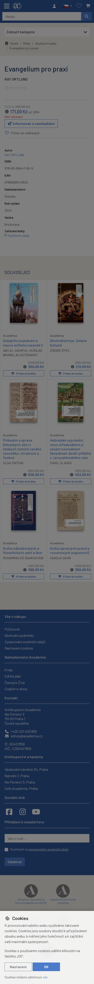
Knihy (26, 43)
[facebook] (9, 811)
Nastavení (18, 967)
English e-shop (16, 689)
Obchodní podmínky (19, 635)
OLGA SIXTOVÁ (13, 463)
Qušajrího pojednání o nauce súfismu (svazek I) (23, 342)
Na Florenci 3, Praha (20, 782)
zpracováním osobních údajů (48, 849)
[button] (67, 6)
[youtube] (36, 811)
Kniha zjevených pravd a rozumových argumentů (69, 550)
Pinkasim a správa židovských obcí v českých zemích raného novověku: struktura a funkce (22, 449)
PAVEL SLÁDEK (61, 463)
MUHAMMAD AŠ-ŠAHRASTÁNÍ (23, 558)
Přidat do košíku (26, 373)
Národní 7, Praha (17, 776)
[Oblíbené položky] (79, 6)
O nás (9, 670)
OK (46, 967)
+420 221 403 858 (23, 731)
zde (45, 977)
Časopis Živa (15, 682)
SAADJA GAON (60, 558)
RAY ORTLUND (16, 79)
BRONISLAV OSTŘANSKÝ (20, 355)
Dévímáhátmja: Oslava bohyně (68, 342)
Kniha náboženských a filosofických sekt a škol (22, 550)
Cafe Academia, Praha (21, 788)
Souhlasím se (39, 849)
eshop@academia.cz (26, 736)
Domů (14, 43)
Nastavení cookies (19, 648)
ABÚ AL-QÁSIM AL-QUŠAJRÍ (22, 350)
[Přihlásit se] (55, 6)
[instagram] (22, 811)
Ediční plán (13, 676)
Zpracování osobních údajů (25, 642)
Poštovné (12, 629)
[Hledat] (86, 16)
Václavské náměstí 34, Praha (26, 769)
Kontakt (11, 698)
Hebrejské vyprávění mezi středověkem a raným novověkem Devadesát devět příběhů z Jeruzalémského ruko (70, 449)
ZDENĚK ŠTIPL (60, 350)
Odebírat (15, 862)
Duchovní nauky (45, 43)
